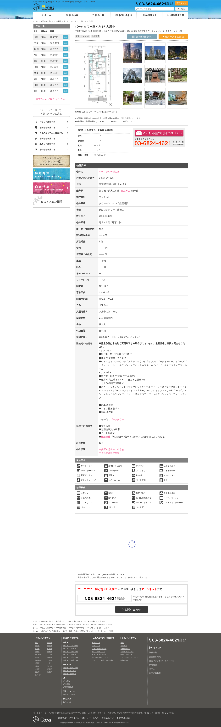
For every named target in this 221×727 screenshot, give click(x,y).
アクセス (182, 3)
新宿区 (37, 645)
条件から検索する (129, 638)
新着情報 (153, 664)
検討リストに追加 (174, 36)
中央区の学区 (61, 624)
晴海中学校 (80, 628)
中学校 (71, 628)
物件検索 (73, 15)
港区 (36, 643)
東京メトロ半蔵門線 (70, 660)
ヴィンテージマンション (129, 657)
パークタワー (117, 419)
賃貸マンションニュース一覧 (161, 660)
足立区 (49, 669)
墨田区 (49, 651)
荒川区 (49, 666)
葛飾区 (37, 672)
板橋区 (37, 666)
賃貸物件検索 (155, 656)
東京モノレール (69, 694)
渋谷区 (49, 645)
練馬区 (49, 672)
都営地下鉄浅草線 (69, 674)
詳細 (65, 37)
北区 (48, 663)
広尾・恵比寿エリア (99, 649)
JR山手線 (66, 681)
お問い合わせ (125, 15)
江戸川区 (38, 675)
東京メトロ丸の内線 (70, 645)
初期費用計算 (177, 15)
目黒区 (37, 657)
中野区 (37, 663)
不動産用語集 (123, 717)
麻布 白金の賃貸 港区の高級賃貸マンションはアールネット (91, 722)
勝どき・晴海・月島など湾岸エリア (75, 631)
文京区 (49, 654)
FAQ (95, 717)
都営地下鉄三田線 (69, 671)
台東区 (37, 651)
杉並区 (37, 669)
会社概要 (62, 717)
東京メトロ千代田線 (70, 657)
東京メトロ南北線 (69, 648)
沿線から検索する (46, 621)
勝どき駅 (125, 190)
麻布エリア (96, 643)
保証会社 (105, 436)
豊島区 (49, 657)
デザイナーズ (125, 649)
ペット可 (124, 645)
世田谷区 (38, 660)
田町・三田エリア (98, 651)
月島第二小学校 (82, 624)
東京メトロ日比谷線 (70, 651)
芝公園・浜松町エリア (100, 657)
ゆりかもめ (67, 702)
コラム (152, 669)
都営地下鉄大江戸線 (63, 621)
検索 (183, 8)
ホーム (47, 15)
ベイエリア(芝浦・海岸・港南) (103, 660)
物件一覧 (99, 15)
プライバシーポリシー (80, 717)
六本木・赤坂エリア (99, 654)
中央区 (58, 21)
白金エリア (96, 645)
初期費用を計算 (143, 36)
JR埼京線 (66, 684)
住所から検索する (46, 21)
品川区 (37, 649)
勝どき (66, 21)
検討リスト (151, 15)
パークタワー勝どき (78, 21)
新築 (122, 643)
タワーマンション (127, 651)
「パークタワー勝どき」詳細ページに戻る (51, 112)
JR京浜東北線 (68, 687)
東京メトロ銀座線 (69, 654)
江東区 (49, 649)
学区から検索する (46, 624)
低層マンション (126, 654)
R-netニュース (107, 717)
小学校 (71, 624)
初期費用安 (125, 660)
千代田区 (38, 654)
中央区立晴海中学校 (109, 453)
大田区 (49, 660)
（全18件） (51, 99)
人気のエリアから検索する (50, 631)
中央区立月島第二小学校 (111, 449)
